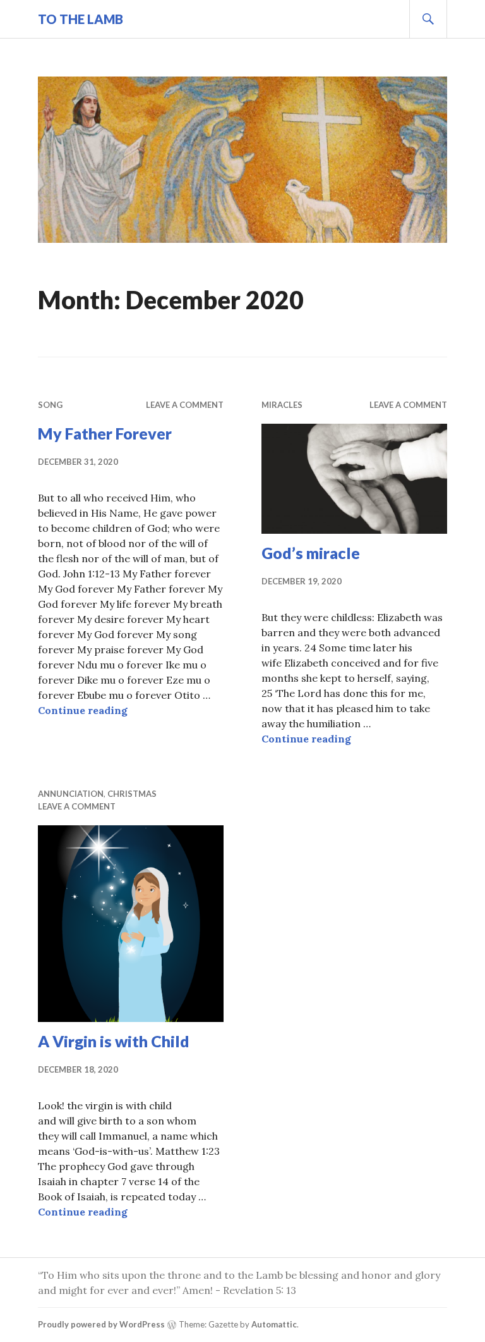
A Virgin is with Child (113, 1040)
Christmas (132, 794)
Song (50, 405)
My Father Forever (105, 433)
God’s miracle (310, 552)
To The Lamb (80, 19)
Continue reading (83, 710)
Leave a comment (185, 405)
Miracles (281, 405)
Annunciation (71, 794)
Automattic (274, 1324)
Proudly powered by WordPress (101, 1324)
